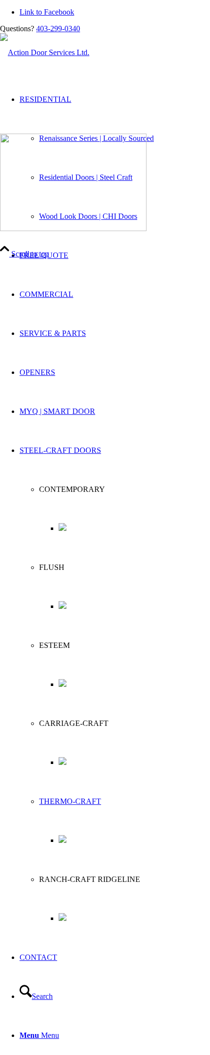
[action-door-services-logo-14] (44, 52)
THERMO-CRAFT (70, 801)
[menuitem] (115, 255)
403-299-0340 (58, 28)
